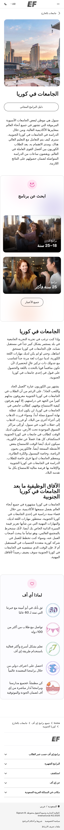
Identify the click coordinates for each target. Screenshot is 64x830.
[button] (58, 4)
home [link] (57, 723)
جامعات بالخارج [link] (19, 723)
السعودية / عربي (48, 806)
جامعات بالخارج (48, 13)
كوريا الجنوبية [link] (49, 726)
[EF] (32, 4)
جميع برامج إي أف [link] (41, 723)
